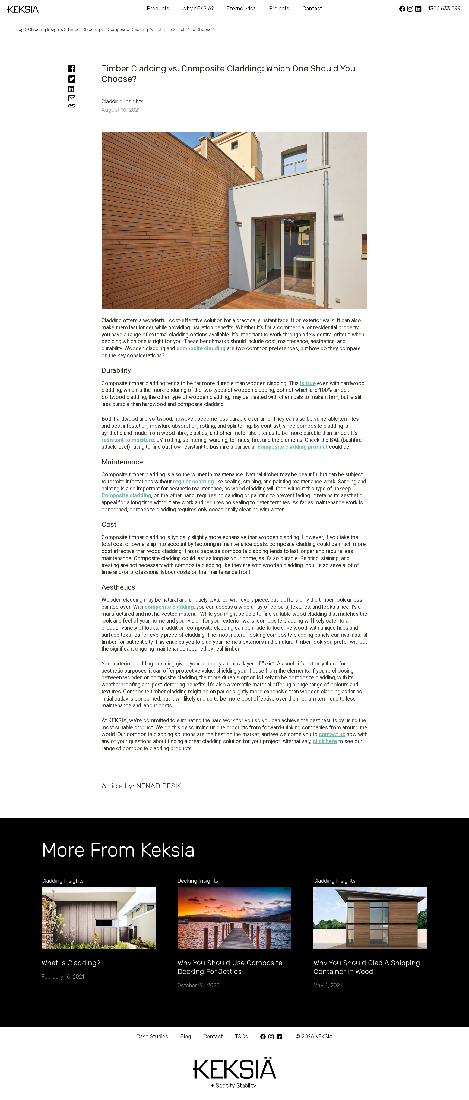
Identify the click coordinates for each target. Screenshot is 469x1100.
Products (158, 8)
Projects (279, 8)
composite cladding (201, 348)
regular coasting (193, 482)
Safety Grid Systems (335, 8)
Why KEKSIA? (198, 8)
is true (308, 383)
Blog (19, 29)
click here (325, 741)
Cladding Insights (45, 29)
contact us (332, 734)
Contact (312, 8)
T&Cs (241, 1036)
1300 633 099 (444, 8)
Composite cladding (126, 495)
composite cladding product (293, 447)
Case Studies (152, 1036)
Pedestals (121, 8)
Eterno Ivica (241, 8)
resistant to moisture (128, 440)
